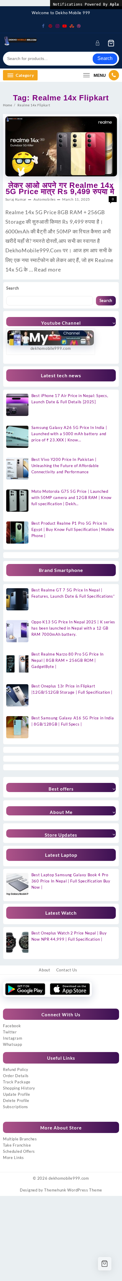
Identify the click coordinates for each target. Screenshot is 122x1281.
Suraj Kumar (16, 199)
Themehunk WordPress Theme (73, 1190)
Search (105, 58)
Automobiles (44, 199)
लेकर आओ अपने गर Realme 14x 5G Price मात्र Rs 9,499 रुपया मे (61, 188)
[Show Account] (99, 43)
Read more (47, 269)
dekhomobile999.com (69, 1178)
